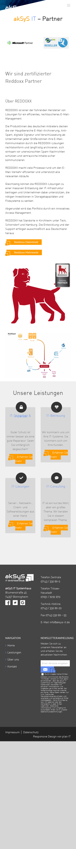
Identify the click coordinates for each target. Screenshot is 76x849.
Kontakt (12, 666)
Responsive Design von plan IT (52, 736)
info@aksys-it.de (60, 622)
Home (11, 645)
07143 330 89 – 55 (56, 615)
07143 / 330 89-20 (51, 608)
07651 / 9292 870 (50, 597)
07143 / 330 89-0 (50, 581)
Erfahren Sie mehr (24, 459)
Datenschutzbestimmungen (51, 712)
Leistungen (14, 652)
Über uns (13, 659)
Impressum (12, 732)
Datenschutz (31, 732)
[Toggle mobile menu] (69, 5)
